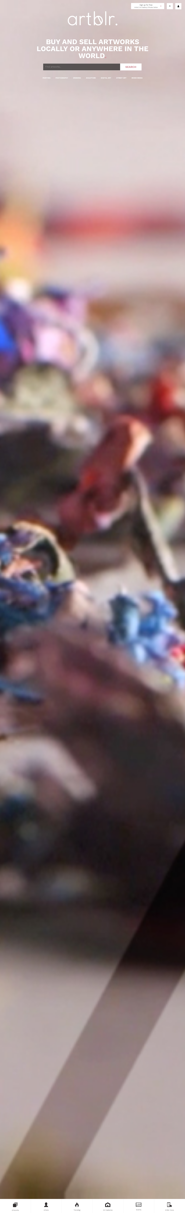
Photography (61, 78)
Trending (77, 1210)
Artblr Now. (169, 1210)
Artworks (15, 1210)
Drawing (77, 78)
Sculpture (91, 78)
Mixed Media (136, 78)
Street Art (121, 78)
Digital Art (106, 78)
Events (138, 1210)
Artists (46, 1210)
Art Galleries (108, 1210)
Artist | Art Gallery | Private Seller (146, 6)
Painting (47, 78)
